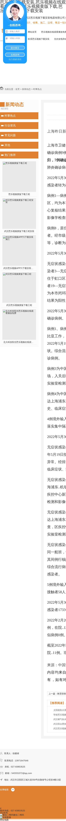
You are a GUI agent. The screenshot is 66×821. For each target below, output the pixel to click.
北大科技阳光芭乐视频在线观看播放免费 (19, 342)
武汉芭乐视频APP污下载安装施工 (19, 268)
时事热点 (37, 89)
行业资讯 (10, 125)
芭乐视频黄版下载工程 (19, 194)
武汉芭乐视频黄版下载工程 (19, 305)
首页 (17, 89)
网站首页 (32, 32)
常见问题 (10, 135)
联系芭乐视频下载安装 (38, 39)
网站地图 (4, 820)
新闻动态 (26, 89)
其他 (7, 145)
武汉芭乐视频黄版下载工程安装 (19, 231)
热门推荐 (10, 154)
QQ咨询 (4, 812)
